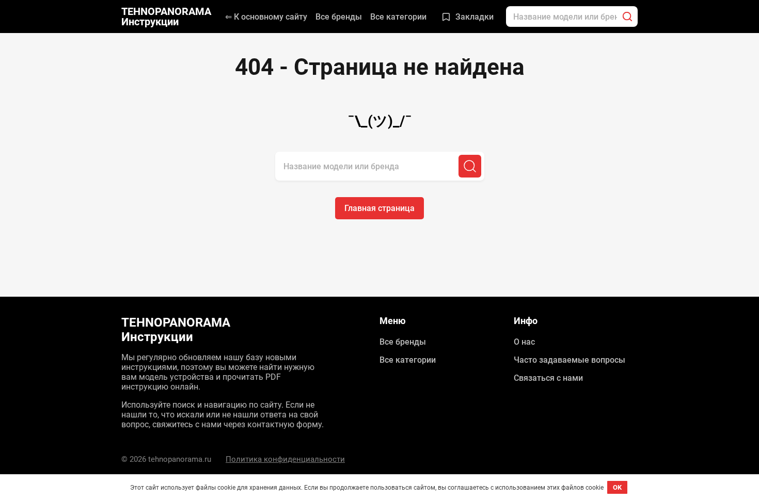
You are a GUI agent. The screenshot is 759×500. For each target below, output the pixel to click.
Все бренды (338, 17)
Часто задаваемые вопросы (569, 360)
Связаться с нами (548, 378)
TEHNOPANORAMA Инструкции (166, 16)
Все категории (398, 17)
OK (617, 487)
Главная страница (379, 208)
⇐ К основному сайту (266, 17)
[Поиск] (627, 16)
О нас (524, 342)
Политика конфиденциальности (285, 459)
